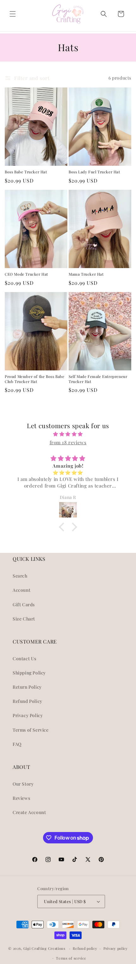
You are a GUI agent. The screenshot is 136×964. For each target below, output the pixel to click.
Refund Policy (27, 701)
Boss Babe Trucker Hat (26, 172)
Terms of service (71, 958)
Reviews (21, 798)
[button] (13, 14)
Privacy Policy (28, 715)
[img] (68, 434)
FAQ (17, 744)
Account (21, 590)
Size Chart (24, 619)
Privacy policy (115, 948)
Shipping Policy (29, 673)
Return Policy (27, 687)
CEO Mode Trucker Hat (26, 274)
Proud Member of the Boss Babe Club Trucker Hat (34, 379)
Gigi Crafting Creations (45, 948)
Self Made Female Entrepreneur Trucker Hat (98, 379)
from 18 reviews (68, 442)
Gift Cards (24, 605)
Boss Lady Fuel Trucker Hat (94, 172)
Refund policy (85, 948)
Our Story (23, 784)
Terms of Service (31, 730)
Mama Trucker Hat (86, 274)
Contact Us (24, 659)
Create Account (29, 812)
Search (20, 576)
